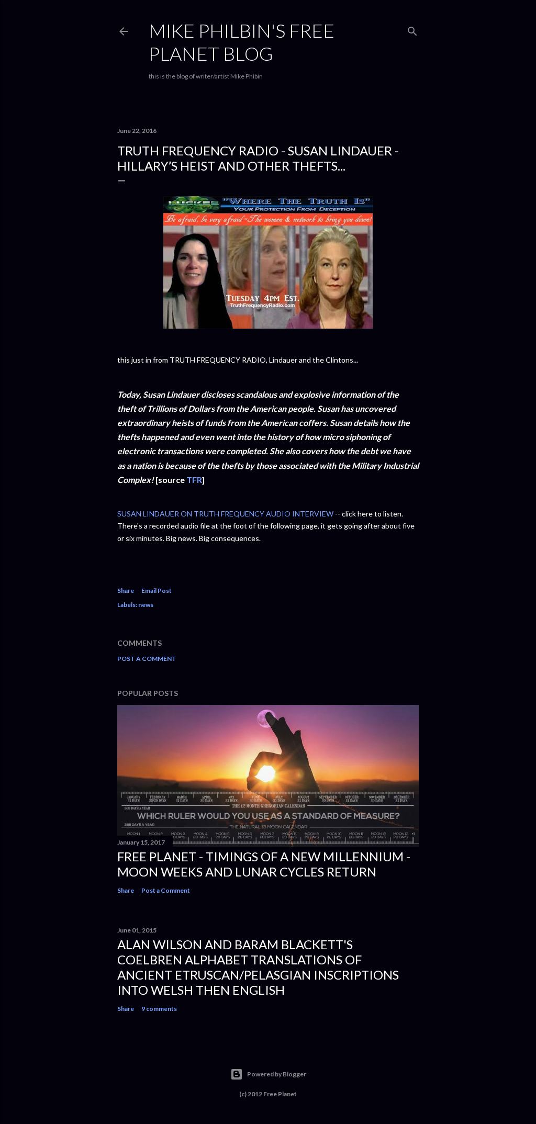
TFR (194, 480)
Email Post (156, 590)
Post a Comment (146, 658)
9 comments (159, 1009)
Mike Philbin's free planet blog (241, 42)
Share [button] (125, 590)
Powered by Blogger (276, 1074)
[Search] (412, 29)
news (145, 605)
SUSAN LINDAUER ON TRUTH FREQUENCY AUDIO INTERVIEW (225, 513)
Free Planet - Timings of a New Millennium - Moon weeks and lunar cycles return (263, 864)
